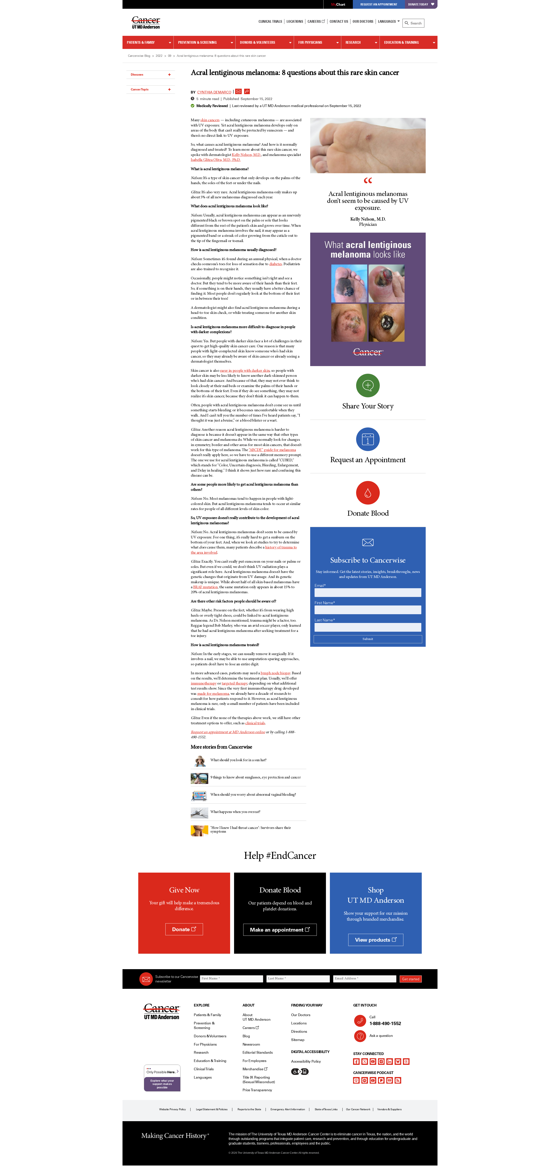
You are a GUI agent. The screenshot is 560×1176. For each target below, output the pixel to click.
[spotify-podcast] (364, 1080)
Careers (314, 21)
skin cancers (210, 120)
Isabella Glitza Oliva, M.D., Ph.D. (216, 160)
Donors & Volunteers (257, 42)
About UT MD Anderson (257, 1017)
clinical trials (255, 723)
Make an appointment (277, 930)
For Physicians (310, 42)
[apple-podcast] (356, 1080)
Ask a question (381, 1036)
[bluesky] (398, 1061)
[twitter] (364, 1061)
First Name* (325, 602)
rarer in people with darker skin (245, 371)
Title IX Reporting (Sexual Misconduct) (259, 1079)
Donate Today (418, 4)
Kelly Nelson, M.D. (246, 155)
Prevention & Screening (197, 42)
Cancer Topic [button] (140, 89)
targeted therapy (234, 684)
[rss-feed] (398, 1080)
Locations (298, 1023)
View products (373, 940)
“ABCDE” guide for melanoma (272, 450)
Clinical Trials (270, 21)
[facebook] (356, 1061)
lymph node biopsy (275, 673)
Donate (181, 929)
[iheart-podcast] (389, 1080)
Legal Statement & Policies (212, 1109)
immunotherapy (203, 684)
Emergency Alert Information (288, 1109)
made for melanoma (213, 694)
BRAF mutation (205, 587)
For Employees (254, 1061)
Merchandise (253, 1069)
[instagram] (381, 1061)
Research (353, 42)
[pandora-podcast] (381, 1080)
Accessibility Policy (306, 1061)
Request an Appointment (378, 4)
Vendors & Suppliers (389, 1109)
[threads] (406, 1061)
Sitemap (297, 1040)
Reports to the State (249, 1109)
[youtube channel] (373, 1061)
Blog (246, 1036)
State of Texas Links (326, 1109)
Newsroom (251, 1044)
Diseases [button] (137, 74)
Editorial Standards (258, 1052)
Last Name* (325, 620)
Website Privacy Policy (172, 1109)
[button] (238, 90)
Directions (299, 1031)
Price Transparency (257, 1090)
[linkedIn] (389, 1061)
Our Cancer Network (358, 1109)
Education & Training (401, 42)
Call (385, 1020)
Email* (320, 585)
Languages (387, 21)
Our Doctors (363, 21)
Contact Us (339, 21)
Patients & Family (141, 42)
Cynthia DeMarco (214, 92)
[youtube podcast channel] (373, 1080)
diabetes (275, 264)
